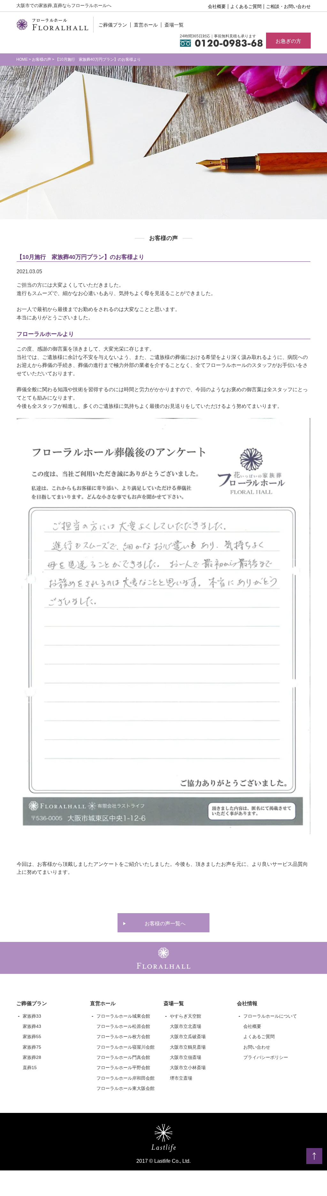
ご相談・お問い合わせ (288, 6)
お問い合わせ (256, 1047)
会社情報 (247, 1003)
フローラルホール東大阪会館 (125, 1088)
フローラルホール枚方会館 (123, 1036)
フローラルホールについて (270, 1016)
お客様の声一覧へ (165, 923)
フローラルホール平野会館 (123, 1067)
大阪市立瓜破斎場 (188, 1036)
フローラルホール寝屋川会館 (125, 1047)
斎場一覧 (174, 24)
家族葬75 (32, 1047)
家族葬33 (32, 1016)
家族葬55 (32, 1036)
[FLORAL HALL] (163, 964)
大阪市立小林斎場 (188, 1067)
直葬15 (30, 1067)
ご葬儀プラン (112, 24)
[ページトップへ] (314, 1156)
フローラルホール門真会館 (123, 1057)
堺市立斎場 (181, 1078)
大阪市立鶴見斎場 (188, 1047)
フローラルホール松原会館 (123, 1026)
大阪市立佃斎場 (185, 1057)
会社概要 (217, 6)
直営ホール (146, 24)
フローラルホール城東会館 (123, 1016)
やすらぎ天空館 (185, 1016)
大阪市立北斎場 (185, 1026)
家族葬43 (32, 1026)
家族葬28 (32, 1057)
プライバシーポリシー (265, 1057)
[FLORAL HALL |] (52, 26)
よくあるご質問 (246, 6)
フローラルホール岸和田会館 (125, 1078)
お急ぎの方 (288, 41)
